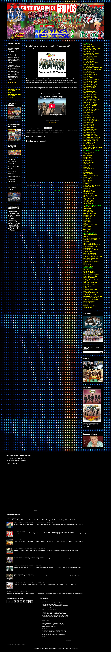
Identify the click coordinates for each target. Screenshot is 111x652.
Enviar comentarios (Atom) (55, 190)
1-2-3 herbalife (45, 601)
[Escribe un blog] (46, 128)
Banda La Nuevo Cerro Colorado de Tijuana (18, 591)
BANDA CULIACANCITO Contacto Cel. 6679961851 (54, 630)
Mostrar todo (68, 640)
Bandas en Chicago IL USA (13, 518)
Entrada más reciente (32, 185)
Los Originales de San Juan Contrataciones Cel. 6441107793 (29, 557)
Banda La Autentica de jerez (58, 130)
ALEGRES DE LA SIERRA (49, 609)
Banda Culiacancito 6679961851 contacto (24, 574)
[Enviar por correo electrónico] (45, 128)
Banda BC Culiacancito (48, 628)
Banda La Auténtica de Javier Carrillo (41, 130)
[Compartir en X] (48, 128)
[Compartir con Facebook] (50, 128)
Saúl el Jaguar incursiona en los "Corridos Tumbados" (27, 565)
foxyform (35, 510)
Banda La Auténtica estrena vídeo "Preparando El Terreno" (49, 132)
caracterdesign (59, 648)
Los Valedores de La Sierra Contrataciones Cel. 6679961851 (29, 583)
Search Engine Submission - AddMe (16, 644)
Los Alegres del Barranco (20, 531)
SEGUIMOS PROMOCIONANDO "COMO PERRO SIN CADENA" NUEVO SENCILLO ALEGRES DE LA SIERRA (54, 612)
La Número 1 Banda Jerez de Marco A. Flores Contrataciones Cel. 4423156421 (33, 522)
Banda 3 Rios (45, 620)
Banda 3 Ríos (45, 622)
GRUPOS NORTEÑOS (14, 176)
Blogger (76, 648)
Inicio (53, 185)
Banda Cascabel (46, 637)
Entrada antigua (73, 185)
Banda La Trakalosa (19, 540)
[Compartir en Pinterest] (51, 128)
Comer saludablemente (47, 603)
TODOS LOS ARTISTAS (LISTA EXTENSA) (13, 161)
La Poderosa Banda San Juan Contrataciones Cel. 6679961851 (29, 548)
